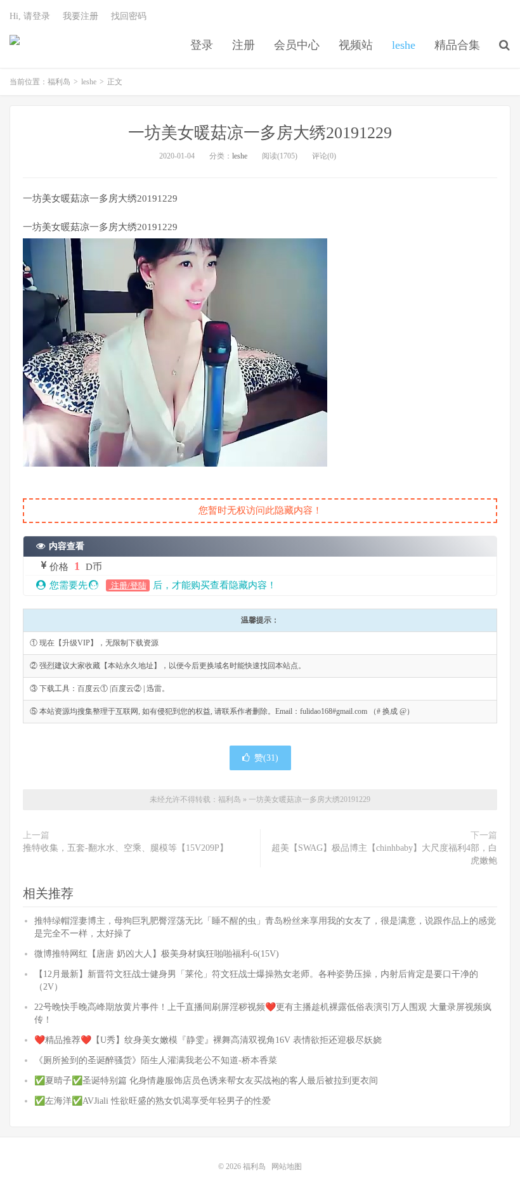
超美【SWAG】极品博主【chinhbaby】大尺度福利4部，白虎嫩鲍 (384, 854)
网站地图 (286, 1166)
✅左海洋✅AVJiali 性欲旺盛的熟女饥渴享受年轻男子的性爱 (152, 1101)
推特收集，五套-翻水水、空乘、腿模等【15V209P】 (125, 848)
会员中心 (297, 45)
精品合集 (457, 45)
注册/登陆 (127, 585)
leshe (403, 45)
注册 (243, 45)
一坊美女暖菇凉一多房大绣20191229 (260, 133)
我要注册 (80, 16)
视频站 (356, 45)
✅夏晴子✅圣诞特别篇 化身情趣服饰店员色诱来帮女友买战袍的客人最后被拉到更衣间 (206, 1080)
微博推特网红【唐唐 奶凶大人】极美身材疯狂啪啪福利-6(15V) (156, 954)
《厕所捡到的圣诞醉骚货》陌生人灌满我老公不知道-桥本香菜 (155, 1060)
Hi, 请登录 (30, 16)
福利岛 (15, 45)
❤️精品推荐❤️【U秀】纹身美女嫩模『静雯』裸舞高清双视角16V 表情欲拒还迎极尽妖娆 (208, 1040)
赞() (266, 758)
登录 (201, 45)
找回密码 (128, 16)
